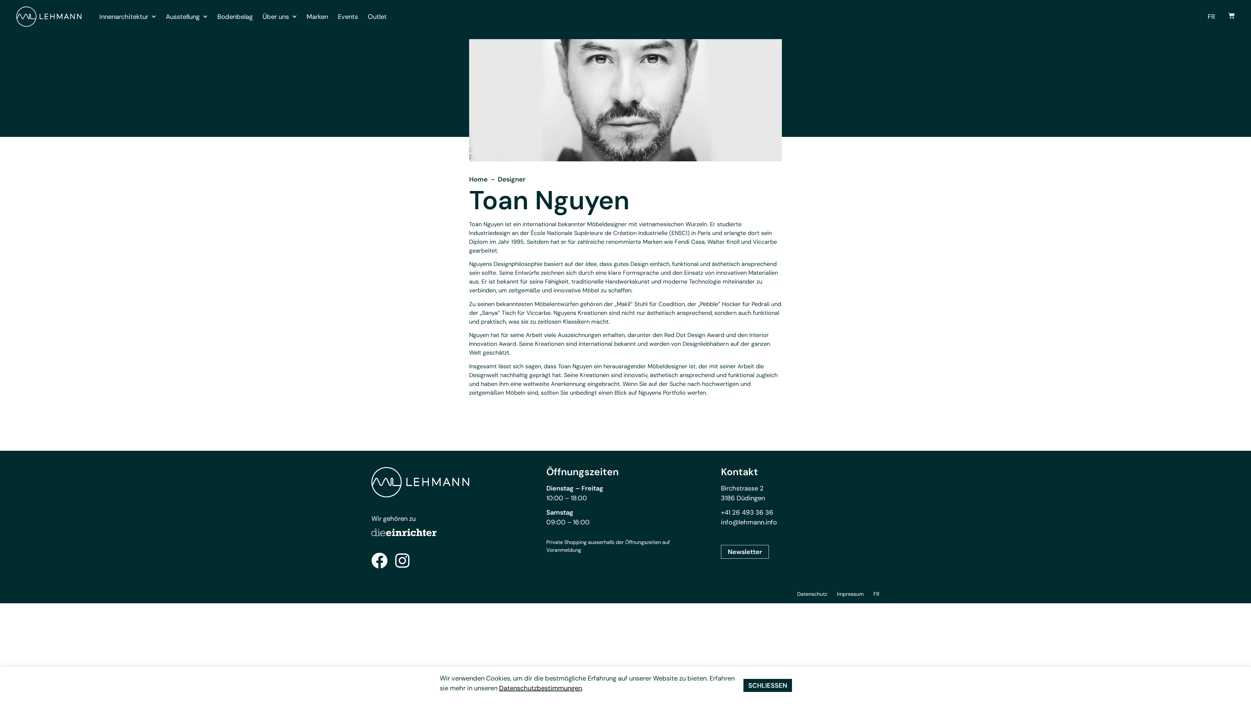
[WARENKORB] (1231, 15)
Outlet (377, 16)
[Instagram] (402, 560)
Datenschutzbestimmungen (540, 688)
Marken (317, 16)
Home (478, 179)
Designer (511, 179)
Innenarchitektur (123, 16)
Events (348, 16)
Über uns (276, 16)
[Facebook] (379, 560)
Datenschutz (812, 594)
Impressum (850, 594)
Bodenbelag (235, 16)
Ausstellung (183, 16)
